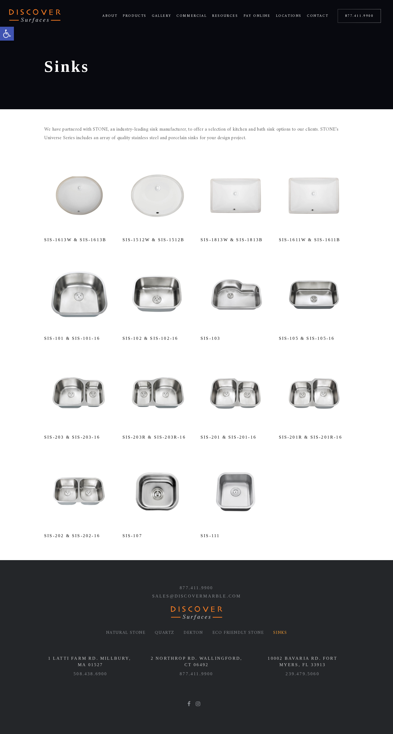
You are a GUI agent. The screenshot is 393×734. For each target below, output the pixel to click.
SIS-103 (210, 338)
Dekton (193, 633)
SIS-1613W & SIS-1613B (75, 239)
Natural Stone (126, 633)
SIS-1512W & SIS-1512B (153, 239)
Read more (79, 223)
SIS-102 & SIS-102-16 (150, 338)
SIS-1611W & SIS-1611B (310, 239)
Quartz (164, 633)
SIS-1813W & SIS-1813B (232, 239)
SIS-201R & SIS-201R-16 (310, 437)
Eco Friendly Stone (238, 633)
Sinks (280, 633)
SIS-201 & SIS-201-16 (228, 437)
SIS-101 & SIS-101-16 (72, 338)
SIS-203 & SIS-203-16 (72, 437)
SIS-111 (210, 535)
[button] (7, 34)
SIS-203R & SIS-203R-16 (154, 437)
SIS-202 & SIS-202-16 (72, 535)
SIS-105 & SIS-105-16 (307, 338)
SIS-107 (132, 535)
